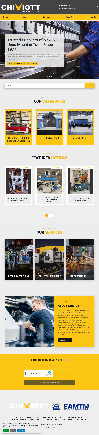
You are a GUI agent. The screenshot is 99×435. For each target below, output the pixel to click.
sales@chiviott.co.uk (68, 8)
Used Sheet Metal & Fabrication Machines (23, 63)
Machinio (59, 424)
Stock (25, 17)
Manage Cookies (49, 428)
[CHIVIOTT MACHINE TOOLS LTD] (29, 406)
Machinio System (42, 424)
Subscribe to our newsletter (49, 382)
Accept (6, 430)
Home (5, 17)
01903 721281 (65, 6)
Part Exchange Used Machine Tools (26, 420)
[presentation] (47, 208)
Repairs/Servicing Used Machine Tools (40, 417)
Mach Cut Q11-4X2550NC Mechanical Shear (80, 199)
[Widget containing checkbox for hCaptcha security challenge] (38, 373)
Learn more (21, 430)
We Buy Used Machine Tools (70, 417)
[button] (25, 17)
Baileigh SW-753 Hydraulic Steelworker (49, 199)
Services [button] (46, 17)
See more (19, 127)
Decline (13, 430)
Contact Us (91, 17)
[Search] (89, 85)
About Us (69, 17)
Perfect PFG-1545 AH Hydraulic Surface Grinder (18, 199)
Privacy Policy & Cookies (78, 420)
